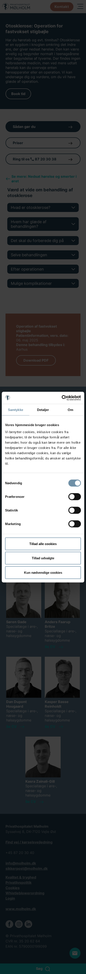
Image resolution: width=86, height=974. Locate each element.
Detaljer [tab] (43, 410)
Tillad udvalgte (43, 558)
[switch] (74, 496)
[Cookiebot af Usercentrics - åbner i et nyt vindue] (62, 398)
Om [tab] (70, 410)
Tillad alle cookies (43, 543)
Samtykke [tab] (15, 410)
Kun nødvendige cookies (43, 572)
